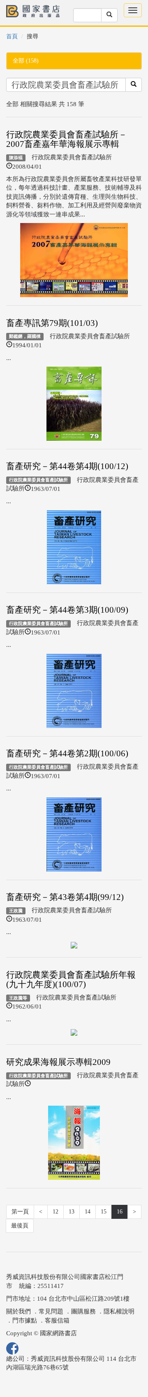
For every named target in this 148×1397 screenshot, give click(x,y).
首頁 (12, 36)
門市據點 (24, 1320)
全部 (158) (26, 61)
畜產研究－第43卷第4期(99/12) (65, 897)
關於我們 (18, 1311)
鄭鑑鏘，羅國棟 (25, 336)
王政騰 (16, 910)
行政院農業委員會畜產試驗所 (38, 480)
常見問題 (51, 1311)
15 (103, 1212)
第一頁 (20, 1212)
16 (120, 1212)
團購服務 (83, 1311)
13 (71, 1212)
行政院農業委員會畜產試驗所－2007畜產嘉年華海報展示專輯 (66, 139)
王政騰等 (18, 997)
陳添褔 (16, 157)
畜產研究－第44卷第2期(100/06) (67, 753)
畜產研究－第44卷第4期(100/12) (67, 466)
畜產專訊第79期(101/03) (52, 323)
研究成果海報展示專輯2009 (58, 1062)
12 (55, 1212)
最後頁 (19, 1226)
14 (87, 1212)
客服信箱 (57, 1320)
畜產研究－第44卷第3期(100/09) (67, 610)
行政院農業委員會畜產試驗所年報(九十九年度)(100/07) (71, 979)
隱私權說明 (119, 1311)
